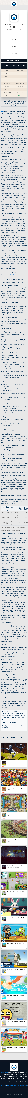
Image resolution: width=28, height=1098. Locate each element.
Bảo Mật (16, 1085)
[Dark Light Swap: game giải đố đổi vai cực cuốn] (14, 862)
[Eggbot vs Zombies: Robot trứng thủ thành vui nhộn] (14, 940)
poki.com (12, 274)
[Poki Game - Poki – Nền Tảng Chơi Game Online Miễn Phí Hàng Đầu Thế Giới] (14, 3)
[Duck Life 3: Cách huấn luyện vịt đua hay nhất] (14, 888)
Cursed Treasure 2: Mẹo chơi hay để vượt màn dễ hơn (16, 814)
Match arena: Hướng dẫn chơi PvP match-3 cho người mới (15, 840)
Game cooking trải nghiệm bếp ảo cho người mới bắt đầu (16, 788)
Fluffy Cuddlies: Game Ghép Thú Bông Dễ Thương (16, 917)
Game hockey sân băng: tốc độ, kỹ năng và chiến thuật (15, 1047)
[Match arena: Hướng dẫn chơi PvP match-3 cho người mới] (14, 836)
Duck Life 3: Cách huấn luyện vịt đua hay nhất (16, 892)
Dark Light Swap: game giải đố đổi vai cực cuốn (16, 866)
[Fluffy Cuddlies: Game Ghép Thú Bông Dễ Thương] (14, 914)
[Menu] (2, 3)
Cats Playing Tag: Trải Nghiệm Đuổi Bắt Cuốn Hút (15, 762)
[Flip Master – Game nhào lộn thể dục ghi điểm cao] (14, 966)
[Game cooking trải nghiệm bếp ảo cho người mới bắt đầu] (14, 784)
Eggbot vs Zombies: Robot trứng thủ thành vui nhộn (16, 943)
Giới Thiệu (3, 1085)
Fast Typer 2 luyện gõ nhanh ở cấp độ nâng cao (16, 1021)
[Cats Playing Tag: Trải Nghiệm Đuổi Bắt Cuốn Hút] (14, 758)
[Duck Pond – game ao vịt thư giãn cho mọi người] (14, 992)
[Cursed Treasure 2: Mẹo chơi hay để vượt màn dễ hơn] (14, 810)
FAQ (26, 1085)
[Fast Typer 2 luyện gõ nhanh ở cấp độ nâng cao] (14, 1018)
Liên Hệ (22, 1085)
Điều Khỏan (10, 1085)
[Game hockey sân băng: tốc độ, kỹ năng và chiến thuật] (14, 1044)
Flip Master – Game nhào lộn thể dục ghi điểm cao (16, 969)
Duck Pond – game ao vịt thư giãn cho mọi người (16, 995)
